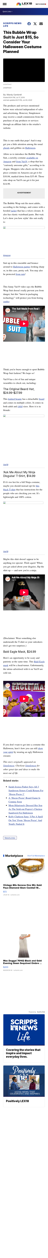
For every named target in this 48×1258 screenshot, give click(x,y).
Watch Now (40, 4)
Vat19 (5, 465)
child (20, 406)
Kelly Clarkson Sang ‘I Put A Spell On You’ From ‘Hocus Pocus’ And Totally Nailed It (26, 820)
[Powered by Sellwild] (41, 1012)
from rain (20, 274)
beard (41, 398)
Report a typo (10, 838)
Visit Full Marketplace (36, 856)
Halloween (30, 147)
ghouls (6, 147)
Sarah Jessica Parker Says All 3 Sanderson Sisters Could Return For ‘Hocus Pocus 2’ (26, 790)
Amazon (7, 255)
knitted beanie (15, 398)
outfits (6, 301)
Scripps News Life (12, 24)
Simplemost (8, 765)
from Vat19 (21, 161)
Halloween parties (21, 266)
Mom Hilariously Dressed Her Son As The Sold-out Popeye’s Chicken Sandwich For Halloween (25, 809)
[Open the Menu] (4, 4)
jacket (14, 210)
